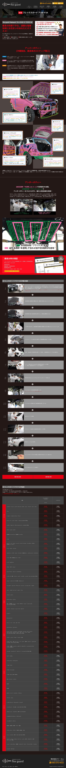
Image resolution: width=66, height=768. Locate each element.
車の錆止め (35, 6)
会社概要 (54, 6)
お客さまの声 (42, 6)
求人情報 (61, 6)
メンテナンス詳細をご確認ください (11, 271)
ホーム (29, 6)
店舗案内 (48, 6)
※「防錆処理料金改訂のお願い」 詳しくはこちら (11, 493)
